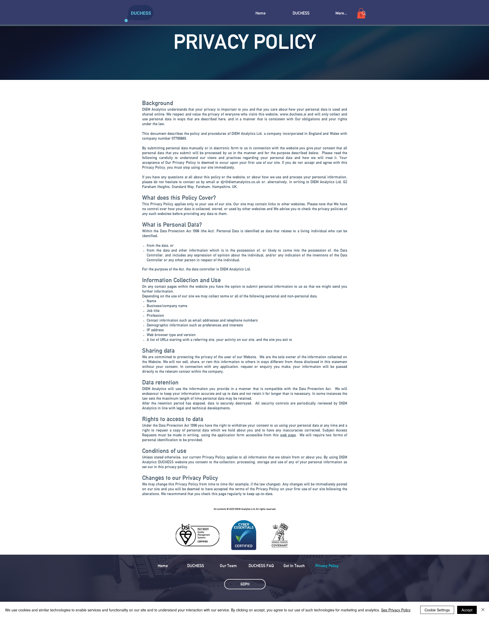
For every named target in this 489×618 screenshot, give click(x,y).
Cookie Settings (437, 609)
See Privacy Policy (396, 609)
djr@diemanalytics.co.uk (240, 181)
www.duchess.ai (293, 114)
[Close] (483, 610)
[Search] (364, 13)
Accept (466, 609)
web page (288, 435)
